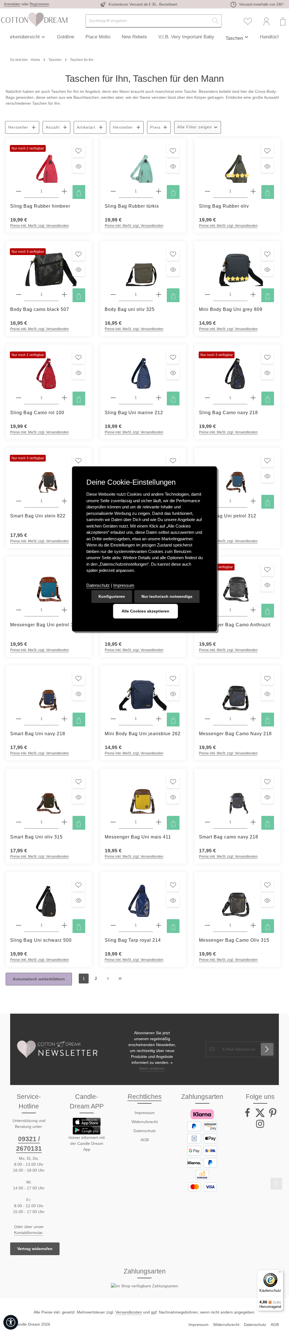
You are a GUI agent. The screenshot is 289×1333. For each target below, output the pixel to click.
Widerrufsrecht (145, 1121)
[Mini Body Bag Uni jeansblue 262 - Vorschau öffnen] (173, 694)
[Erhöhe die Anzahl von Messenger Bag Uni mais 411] (159, 822)
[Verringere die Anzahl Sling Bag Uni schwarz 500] (19, 925)
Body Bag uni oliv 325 (130, 309)
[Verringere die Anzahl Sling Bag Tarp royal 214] (113, 925)
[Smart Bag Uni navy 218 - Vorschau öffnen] (78, 694)
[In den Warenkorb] (79, 193)
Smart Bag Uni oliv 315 (36, 837)
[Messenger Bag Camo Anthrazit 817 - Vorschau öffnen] (267, 585)
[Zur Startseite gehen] (34, 20)
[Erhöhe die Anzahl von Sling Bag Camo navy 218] (253, 398)
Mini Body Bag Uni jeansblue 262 (143, 733)
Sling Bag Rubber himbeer (40, 206)
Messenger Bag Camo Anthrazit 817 (234, 627)
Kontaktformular (28, 1232)
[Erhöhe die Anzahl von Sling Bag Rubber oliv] (253, 191)
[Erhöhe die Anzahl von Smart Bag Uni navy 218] (64, 719)
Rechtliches (145, 1096)
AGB (145, 1139)
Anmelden (12, 4)
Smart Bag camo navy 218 (228, 837)
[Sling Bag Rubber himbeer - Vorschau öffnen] (78, 166)
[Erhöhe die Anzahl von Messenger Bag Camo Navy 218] (253, 719)
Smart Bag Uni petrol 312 (227, 515)
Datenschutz (144, 1130)
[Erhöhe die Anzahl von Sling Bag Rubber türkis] (159, 191)
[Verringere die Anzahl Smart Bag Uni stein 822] (19, 501)
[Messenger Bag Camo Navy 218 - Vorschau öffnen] (267, 694)
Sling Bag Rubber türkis (132, 206)
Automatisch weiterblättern (39, 979)
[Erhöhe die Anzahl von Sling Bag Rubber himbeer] (64, 191)
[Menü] (280, 1273)
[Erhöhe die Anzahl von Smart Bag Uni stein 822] (64, 501)
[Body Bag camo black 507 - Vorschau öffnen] (78, 269)
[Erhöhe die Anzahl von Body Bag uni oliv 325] (159, 294)
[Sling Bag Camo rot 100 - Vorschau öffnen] (78, 373)
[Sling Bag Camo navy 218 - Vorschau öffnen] (267, 373)
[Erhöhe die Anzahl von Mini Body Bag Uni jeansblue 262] (159, 719)
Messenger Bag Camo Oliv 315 (234, 940)
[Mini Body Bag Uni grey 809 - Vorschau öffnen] (267, 269)
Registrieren (39, 4)
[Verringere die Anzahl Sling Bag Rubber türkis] (113, 191)
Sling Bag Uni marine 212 (134, 412)
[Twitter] (260, 1116)
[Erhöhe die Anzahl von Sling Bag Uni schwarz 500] (64, 925)
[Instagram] (260, 1127)
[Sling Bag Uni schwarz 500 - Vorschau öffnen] (78, 900)
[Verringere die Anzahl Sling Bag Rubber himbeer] (19, 191)
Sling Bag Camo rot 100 (37, 412)
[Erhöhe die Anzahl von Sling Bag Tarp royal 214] (159, 925)
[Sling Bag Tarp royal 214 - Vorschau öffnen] (173, 900)
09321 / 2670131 (29, 1143)
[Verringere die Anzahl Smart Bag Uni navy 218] (19, 719)
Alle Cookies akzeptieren (145, 611)
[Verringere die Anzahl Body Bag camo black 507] (19, 294)
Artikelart (86, 127)
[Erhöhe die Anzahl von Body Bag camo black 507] (64, 294)
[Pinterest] (272, 1116)
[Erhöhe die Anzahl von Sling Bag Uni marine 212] (159, 398)
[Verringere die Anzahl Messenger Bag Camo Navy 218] (207, 719)
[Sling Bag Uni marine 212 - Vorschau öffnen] (173, 373)
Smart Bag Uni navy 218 (37, 733)
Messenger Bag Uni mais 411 (138, 837)
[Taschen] (237, 36)
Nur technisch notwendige (166, 596)
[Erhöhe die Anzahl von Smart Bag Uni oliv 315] (64, 822)
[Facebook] (248, 1116)
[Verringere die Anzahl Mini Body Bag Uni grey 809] (207, 294)
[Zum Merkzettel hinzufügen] (78, 151)
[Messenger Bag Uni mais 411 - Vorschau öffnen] (173, 797)
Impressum (145, 1112)
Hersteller (18, 127)
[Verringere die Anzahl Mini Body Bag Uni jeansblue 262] (113, 719)
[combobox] (148, 21)
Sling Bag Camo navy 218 (228, 412)
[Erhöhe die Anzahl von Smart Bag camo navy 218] (253, 822)
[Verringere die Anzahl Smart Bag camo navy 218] (207, 822)
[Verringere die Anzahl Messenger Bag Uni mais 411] (113, 822)
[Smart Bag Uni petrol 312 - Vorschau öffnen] (267, 476)
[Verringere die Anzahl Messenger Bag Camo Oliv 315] (207, 925)
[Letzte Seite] (120, 978)
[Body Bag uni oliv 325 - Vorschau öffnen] (173, 269)
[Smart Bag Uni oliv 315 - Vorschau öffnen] (78, 797)
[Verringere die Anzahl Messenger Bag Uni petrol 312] (19, 610)
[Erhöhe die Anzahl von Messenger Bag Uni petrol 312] (64, 610)
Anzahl (53, 127)
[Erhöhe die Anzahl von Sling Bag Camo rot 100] (64, 398)
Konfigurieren (111, 596)
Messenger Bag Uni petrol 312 (44, 624)
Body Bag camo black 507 (39, 309)
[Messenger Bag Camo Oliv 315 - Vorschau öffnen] (267, 900)
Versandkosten (128, 1312)
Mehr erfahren (152, 1068)
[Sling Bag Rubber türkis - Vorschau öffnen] (173, 166)
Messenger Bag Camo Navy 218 (235, 733)
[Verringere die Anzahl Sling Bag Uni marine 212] (113, 398)
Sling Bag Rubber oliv (224, 206)
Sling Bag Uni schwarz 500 (41, 940)
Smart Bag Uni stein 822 (37, 515)
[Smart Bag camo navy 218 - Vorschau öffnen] (267, 797)
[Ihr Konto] (266, 21)
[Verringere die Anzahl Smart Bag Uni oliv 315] (19, 822)
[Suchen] (215, 21)
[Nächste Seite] (108, 978)
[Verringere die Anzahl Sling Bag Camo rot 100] (19, 398)
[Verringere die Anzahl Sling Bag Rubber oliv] (207, 191)
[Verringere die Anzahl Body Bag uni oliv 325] (113, 294)
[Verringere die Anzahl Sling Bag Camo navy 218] (207, 398)
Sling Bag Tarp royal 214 (133, 940)
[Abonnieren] (267, 1049)
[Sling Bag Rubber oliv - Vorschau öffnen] (267, 166)
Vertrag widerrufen (34, 1248)
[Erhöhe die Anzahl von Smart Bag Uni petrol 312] (253, 501)
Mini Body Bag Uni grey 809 (230, 309)
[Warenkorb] (282, 21)
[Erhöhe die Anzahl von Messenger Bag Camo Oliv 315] (253, 925)
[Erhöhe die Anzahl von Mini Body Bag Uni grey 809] (253, 294)
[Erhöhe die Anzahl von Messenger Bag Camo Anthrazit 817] (253, 610)
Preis (155, 127)
